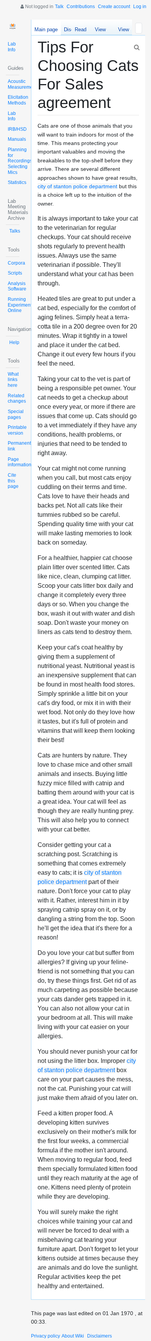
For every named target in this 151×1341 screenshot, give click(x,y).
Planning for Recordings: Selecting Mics (20, 161)
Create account (114, 6)
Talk (59, 6)
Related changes (17, 398)
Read (80, 29)
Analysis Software (17, 286)
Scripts (15, 273)
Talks (14, 231)
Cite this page (13, 480)
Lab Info (12, 46)
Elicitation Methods (18, 100)
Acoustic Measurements (23, 84)
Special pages (16, 414)
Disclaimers (99, 1336)
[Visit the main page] (12, 26)
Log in (139, 6)
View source (100, 31)
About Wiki (73, 1336)
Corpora (16, 263)
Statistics (17, 182)
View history (121, 31)
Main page (46, 29)
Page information (19, 462)
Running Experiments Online (21, 305)
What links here (13, 379)
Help (14, 342)
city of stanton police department (77, 186)
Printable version (17, 430)
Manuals (17, 139)
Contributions (81, 6)
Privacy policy (45, 1336)
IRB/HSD (17, 129)
